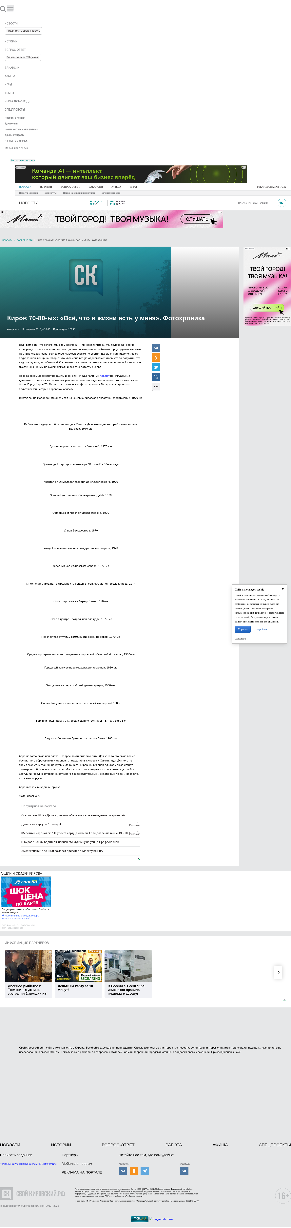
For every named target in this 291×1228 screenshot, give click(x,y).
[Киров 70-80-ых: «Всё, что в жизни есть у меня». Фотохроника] (119, 292)
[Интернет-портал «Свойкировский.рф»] (14, 8)
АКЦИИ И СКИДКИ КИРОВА (21, 873)
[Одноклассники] (156, 357)
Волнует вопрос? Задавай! (23, 57)
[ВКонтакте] (156, 347)
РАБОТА (173, 1145)
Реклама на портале (22, 160)
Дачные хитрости (111, 193)
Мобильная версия (77, 1164)
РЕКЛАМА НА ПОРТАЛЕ (271, 186)
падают (104, 375)
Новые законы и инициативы (79, 193)
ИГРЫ (133, 186)
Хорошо (242, 629)
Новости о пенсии (28, 193)
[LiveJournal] (156, 376)
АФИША (116, 186)
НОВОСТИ (25, 186)
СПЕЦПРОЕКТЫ (275, 1145)
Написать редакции (16, 1155)
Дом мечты (50, 193)
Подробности (24, 240)
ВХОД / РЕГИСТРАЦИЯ (253, 202)
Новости (7, 240)
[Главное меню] (10, 7)
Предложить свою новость (23, 30)
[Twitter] (156, 367)
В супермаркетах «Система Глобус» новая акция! (25, 911)
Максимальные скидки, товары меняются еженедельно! (20, 917)
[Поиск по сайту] (3, 8)
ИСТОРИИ (46, 186)
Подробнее (261, 629)
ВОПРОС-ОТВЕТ (70, 186)
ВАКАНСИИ (96, 186)
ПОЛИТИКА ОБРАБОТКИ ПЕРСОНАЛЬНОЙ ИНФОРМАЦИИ (28, 1164)
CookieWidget (240, 638)
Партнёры (70, 1155)
